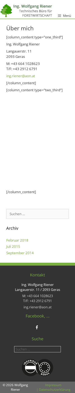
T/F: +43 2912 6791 (37, 301)
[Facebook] (36, 327)
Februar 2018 (17, 240)
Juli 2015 (13, 246)
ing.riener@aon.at (20, 75)
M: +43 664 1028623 (37, 296)
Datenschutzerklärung (54, 389)
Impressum (53, 385)
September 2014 (20, 252)
